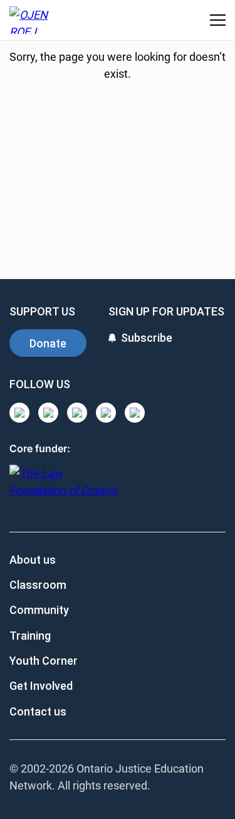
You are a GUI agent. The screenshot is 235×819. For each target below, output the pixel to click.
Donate (47, 343)
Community (39, 609)
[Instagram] (19, 413)
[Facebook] (135, 413)
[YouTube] (77, 413)
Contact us (37, 711)
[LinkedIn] (48, 413)
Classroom (37, 584)
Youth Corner (43, 660)
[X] (106, 413)
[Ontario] (63, 488)
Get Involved (41, 685)
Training (30, 635)
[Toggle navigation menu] (218, 20)
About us (32, 559)
